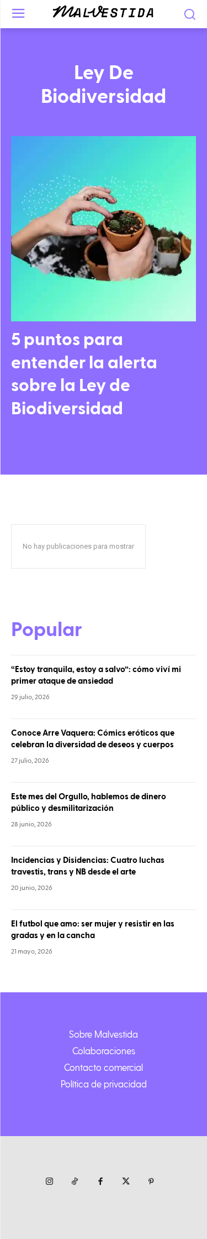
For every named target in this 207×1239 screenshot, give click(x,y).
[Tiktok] (75, 1182)
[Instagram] (50, 1182)
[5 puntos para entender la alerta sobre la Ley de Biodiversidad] (103, 228)
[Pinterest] (151, 1182)
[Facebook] (100, 1182)
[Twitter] (126, 1182)
